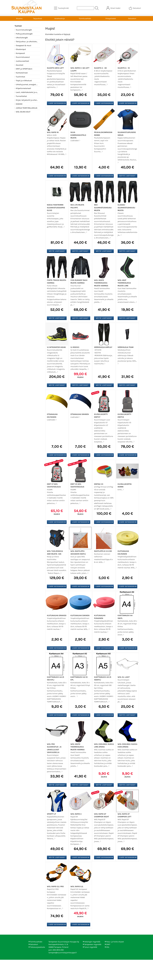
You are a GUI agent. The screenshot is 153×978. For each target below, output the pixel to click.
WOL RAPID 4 (75, 814)
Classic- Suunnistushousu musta (126, 207)
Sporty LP (51, 814)
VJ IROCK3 (74, 347)
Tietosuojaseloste (37, 947)
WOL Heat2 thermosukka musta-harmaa (101, 283)
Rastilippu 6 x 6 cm (103, 551)
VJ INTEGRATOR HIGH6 (56, 347)
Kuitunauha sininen (80, 615)
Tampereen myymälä (92, 944)
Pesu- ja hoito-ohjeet (115, 942)
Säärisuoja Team (125, 347)
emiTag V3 (98, 484)
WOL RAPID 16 (53, 132)
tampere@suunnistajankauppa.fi (63, 953)
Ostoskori (132, 18)
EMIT (108, 944)
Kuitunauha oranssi (56, 615)
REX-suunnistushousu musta (103, 207)
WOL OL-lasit (124, 677)
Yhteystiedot (110, 18)
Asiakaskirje (59, 18)
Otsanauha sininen (79, 414)
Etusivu (19, 18)
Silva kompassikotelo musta (78, 135)
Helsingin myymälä (92, 942)
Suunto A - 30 (100, 68)
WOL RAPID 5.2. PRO (55, 886)
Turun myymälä (90, 947)
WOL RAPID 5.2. (76, 886)
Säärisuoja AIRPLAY (103, 347)
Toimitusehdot (85, 18)
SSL (107, 947)
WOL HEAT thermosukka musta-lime (124, 283)
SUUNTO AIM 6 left (55, 68)
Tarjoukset (37, 18)
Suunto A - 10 (124, 68)
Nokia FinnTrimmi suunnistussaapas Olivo (56, 207)
